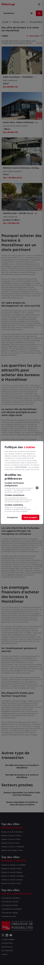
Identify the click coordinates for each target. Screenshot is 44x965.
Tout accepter (30, 517)
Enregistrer (12, 517)
